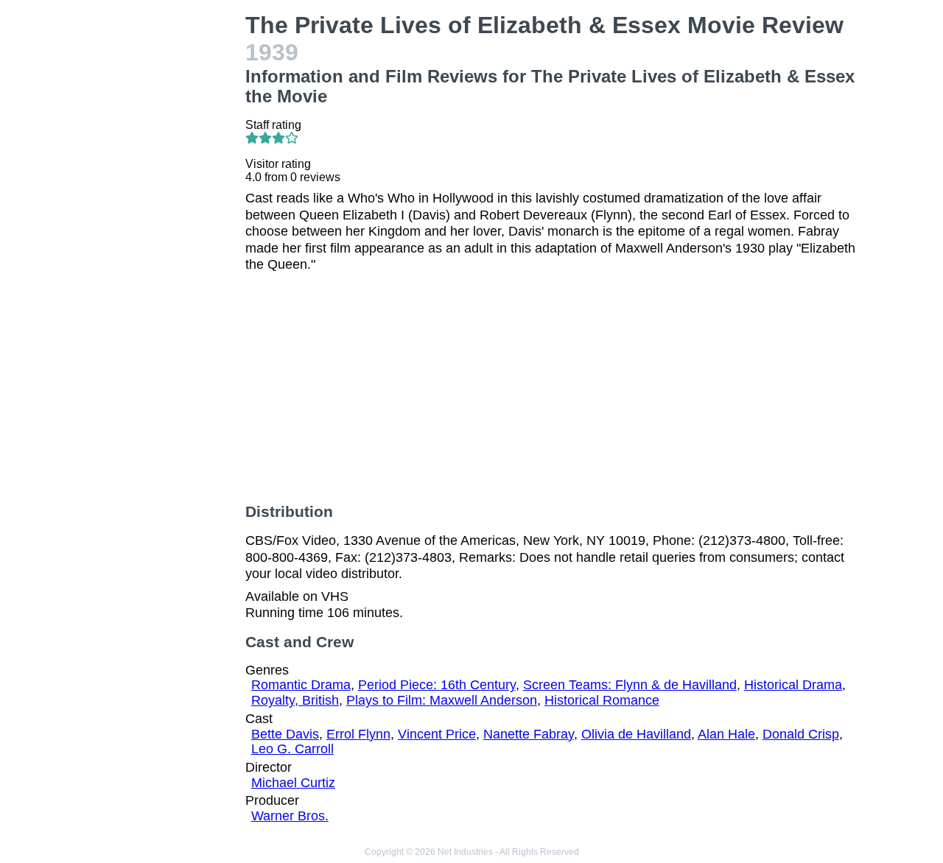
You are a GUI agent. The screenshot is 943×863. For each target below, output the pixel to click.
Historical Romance (601, 700)
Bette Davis (285, 734)
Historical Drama (793, 684)
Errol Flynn (358, 734)
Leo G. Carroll (292, 749)
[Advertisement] (165, 233)
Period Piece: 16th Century (437, 684)
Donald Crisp (801, 734)
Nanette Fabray (528, 734)
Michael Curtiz (293, 782)
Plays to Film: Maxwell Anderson (441, 700)
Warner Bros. (290, 816)
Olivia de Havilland (636, 734)
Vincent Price (437, 734)
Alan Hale (726, 734)
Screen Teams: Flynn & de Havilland (630, 684)
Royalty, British (295, 700)
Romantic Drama (301, 684)
